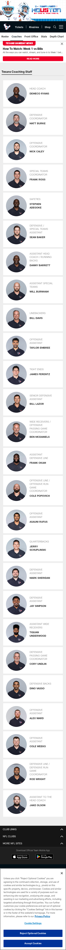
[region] (33, 909)
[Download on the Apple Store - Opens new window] (20, 857)
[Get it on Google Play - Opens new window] (44, 858)
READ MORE (33, 58)
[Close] (62, 44)
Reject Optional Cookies (33, 933)
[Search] (54, 27)
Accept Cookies (33, 943)
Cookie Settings (33, 923)
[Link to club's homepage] (7, 25)
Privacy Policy (42, 916)
